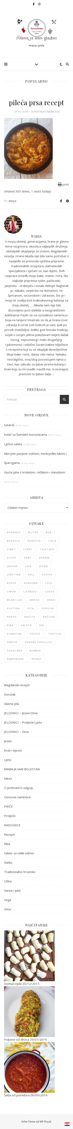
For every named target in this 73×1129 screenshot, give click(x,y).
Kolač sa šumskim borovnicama (25, 434)
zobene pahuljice (38, 642)
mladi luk (14, 599)
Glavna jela (11, 704)
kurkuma (31, 582)
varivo (12, 642)
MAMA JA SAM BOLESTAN (22, 769)
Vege (7, 900)
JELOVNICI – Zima (16, 732)
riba (10, 625)
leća (48, 582)
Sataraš (9, 425)
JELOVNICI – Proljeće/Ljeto (23, 722)
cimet (11, 549)
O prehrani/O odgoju (18, 788)
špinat (37, 658)
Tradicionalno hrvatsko (19, 872)
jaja (28, 566)
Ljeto (7, 760)
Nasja (12, 201)
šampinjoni (15, 658)
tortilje (55, 633)
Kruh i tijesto (13, 750)
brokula (13, 540)
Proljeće (10, 816)
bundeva (34, 540)
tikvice (35, 633)
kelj (31, 574)
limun (11, 591)
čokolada (14, 650)
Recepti (9, 834)
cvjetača (47, 549)
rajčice (29, 616)
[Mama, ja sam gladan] (36, 29)
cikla (52, 540)
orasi (51, 599)
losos (50, 591)
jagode (12, 566)
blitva (33, 532)
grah (27, 557)
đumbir (35, 650)
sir (41, 625)
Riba (7, 844)
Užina (8, 881)
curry (28, 549)
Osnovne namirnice (17, 797)
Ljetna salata (13, 444)
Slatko (8, 862)
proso (12, 616)
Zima (7, 909)
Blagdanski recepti (17, 685)
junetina (14, 574)
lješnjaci (31, 591)
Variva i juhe (12, 890)
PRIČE (8, 806)
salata (26, 625)
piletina (13, 608)
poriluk (48, 608)
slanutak (14, 633)
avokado (14, 532)
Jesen (8, 741)
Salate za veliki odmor (19, 853)
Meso (8, 778)
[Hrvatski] (67, 1124)
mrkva (35, 599)
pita (30, 608)
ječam (43, 566)
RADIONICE (12, 825)
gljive (11, 557)
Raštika (49, 616)
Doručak (9, 694)
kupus (11, 582)
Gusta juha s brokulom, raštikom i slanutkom (34, 472)
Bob (49, 532)
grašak (44, 557)
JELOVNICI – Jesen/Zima (21, 713)
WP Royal (45, 1121)
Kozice (47, 574)
